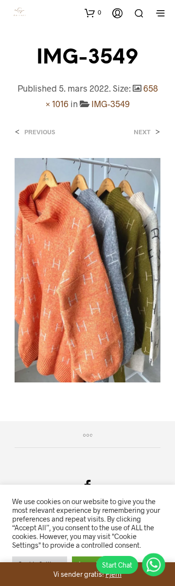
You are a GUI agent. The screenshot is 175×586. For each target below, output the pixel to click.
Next (142, 132)
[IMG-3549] (87, 269)
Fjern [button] (113, 574)
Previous (39, 132)
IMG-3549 (110, 103)
